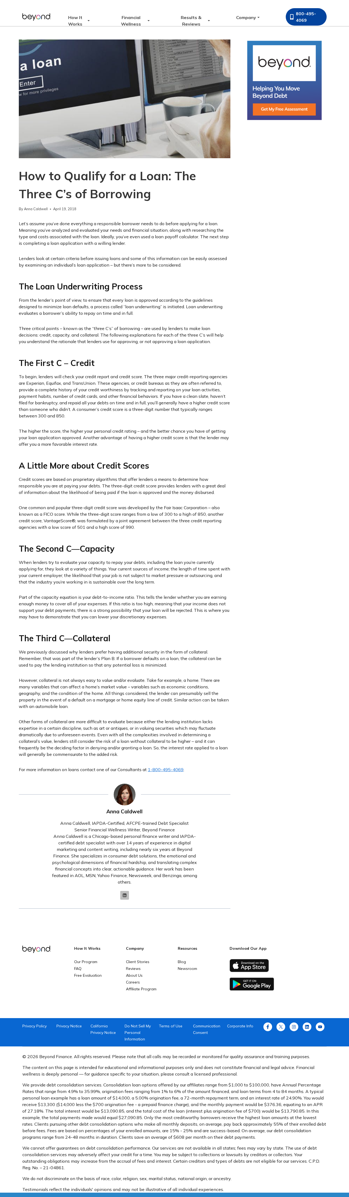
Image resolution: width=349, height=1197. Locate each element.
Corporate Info (240, 1026)
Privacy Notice (69, 1026)
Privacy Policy (34, 1026)
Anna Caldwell (36, 209)
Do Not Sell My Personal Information (138, 1033)
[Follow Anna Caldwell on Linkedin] (124, 895)
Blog (182, 961)
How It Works (75, 21)
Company (246, 17)
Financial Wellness (131, 21)
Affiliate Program (141, 989)
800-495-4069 (306, 17)
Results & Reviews (191, 21)
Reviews (133, 968)
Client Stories (137, 961)
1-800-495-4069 (165, 769)
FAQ (78, 968)
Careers (133, 982)
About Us (134, 975)
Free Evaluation (88, 975)
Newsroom (187, 968)
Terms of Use (170, 1026)
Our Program (85, 961)
